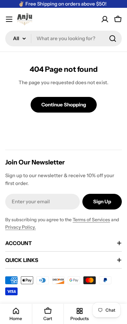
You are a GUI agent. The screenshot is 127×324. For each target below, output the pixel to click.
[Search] (113, 38)
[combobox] (63, 38)
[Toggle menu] (9, 19)
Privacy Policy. (20, 227)
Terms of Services (91, 220)
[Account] (105, 19)
